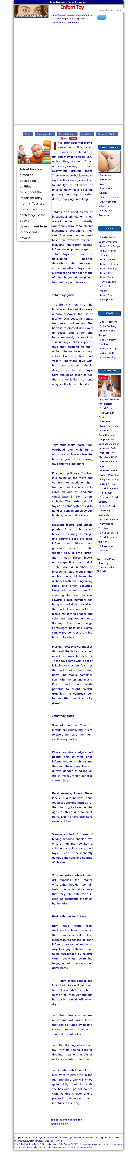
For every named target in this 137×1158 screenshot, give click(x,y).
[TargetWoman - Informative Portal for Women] (30, 11)
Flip (65, 138)
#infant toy (62, 1123)
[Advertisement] (68, 49)
